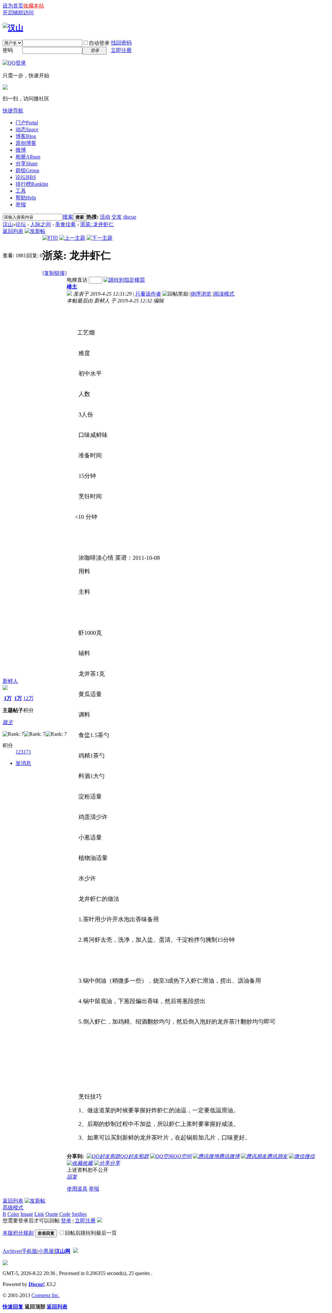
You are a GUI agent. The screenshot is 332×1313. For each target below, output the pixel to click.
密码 (8, 50)
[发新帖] (35, 231)
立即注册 (121, 50)
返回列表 (13, 231)
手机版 (29, 1251)
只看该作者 (148, 294)
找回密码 (121, 42)
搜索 (68, 217)
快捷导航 (13, 110)
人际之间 (40, 224)
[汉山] (13, 28)
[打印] (50, 238)
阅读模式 (224, 294)
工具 (21, 191)
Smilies (79, 1214)
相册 (28, 156)
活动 (105, 217)
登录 (66, 1220)
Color (13, 1214)
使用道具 (77, 1189)
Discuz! (37, 1284)
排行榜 (32, 184)
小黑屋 (46, 1251)
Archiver (12, 1251)
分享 (27, 163)
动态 (27, 129)
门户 (27, 122)
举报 (21, 204)
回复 (72, 1176)
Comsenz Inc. (45, 1295)
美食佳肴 (65, 224)
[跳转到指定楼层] (124, 280)
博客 (26, 136)
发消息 (23, 763)
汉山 (8, 224)
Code (64, 1214)
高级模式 (13, 1207)
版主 (8, 722)
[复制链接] (54, 273)
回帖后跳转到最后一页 (91, 1233)
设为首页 (13, 5)
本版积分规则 (18, 1233)
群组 (27, 170)
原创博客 (26, 143)
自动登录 (99, 43)
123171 (23, 752)
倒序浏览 (201, 294)
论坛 (26, 177)
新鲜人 (10, 681)
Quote (51, 1214)
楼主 (72, 286)
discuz (129, 217)
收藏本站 (33, 5)
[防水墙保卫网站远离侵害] (75, 1251)
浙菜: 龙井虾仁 (97, 224)
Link (39, 1214)
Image (26, 1214)
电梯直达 (77, 280)
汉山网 (62, 1251)
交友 (117, 217)
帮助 (26, 197)
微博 (21, 150)
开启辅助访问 (18, 12)
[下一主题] (100, 238)
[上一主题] (72, 238)
